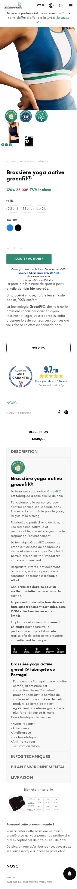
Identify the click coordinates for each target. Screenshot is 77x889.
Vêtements (44, 162)
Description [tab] (38, 432)
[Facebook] (60, 413)
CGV (62, 269)
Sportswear (27, 162)
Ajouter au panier (29, 259)
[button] (40, 5)
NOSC (11, 403)
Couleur (11, 220)
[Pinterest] (67, 413)
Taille (10, 201)
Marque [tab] (38, 439)
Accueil (11, 162)
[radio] (13, 209)
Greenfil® (53, 491)
